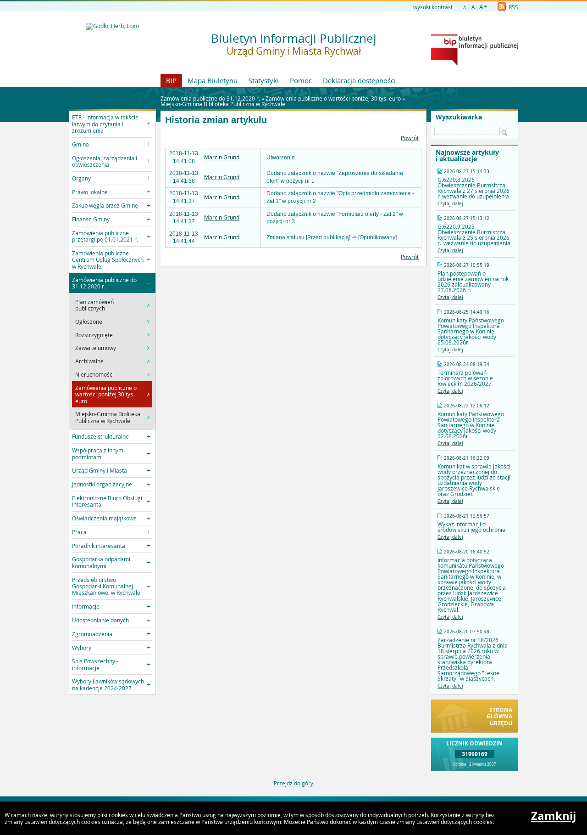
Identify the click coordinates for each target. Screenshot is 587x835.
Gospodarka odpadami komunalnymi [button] (101, 562)
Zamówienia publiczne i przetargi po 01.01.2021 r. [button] (105, 236)
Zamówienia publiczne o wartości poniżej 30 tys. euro (333, 98)
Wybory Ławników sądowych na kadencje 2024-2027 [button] (108, 684)
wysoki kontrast (433, 7)
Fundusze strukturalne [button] (100, 436)
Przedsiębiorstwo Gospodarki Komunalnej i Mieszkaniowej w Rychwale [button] (106, 586)
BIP (171, 80)
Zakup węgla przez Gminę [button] (105, 205)
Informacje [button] (86, 606)
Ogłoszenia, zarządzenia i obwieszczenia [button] (104, 161)
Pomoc (301, 80)
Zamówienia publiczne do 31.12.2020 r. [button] (104, 283)
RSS (512, 7)
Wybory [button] (81, 647)
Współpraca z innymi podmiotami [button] (98, 453)
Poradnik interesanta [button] (98, 545)
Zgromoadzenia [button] (92, 634)
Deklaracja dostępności (359, 80)
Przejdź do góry (293, 783)
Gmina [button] (80, 144)
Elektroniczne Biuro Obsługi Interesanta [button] (107, 501)
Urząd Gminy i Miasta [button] (99, 470)
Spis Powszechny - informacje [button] (95, 664)
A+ (483, 6)
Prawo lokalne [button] (90, 192)
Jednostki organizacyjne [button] (102, 484)
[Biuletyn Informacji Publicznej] (474, 63)
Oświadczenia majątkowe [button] (104, 518)
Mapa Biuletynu (213, 80)
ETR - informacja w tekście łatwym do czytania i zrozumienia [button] (105, 123)
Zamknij (553, 815)
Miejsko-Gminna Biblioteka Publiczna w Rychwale (223, 103)
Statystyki (264, 80)
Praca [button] (79, 532)
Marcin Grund (221, 157)
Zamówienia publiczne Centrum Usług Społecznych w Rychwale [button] (108, 259)
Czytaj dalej (450, 204)
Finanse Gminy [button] (91, 219)
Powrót (410, 137)
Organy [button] (81, 178)
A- (465, 8)
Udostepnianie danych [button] (100, 620)
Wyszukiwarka (459, 117)
